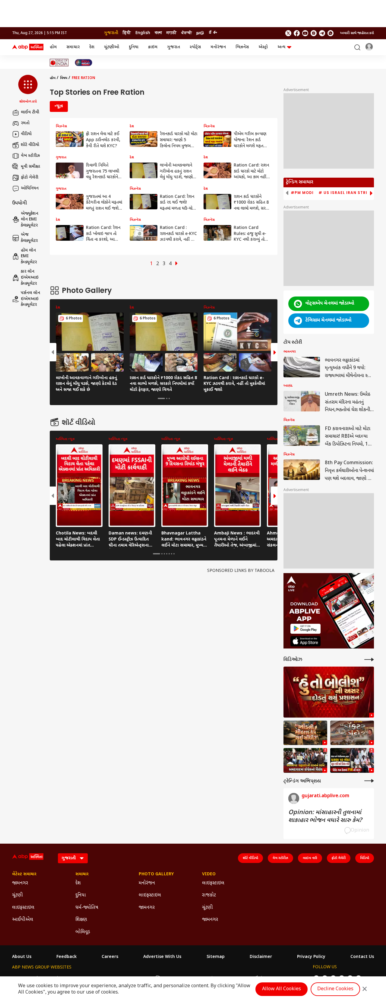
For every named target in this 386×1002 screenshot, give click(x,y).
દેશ (91, 47)
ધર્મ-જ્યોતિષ (86, 908)
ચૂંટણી (17, 895)
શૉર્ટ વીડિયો (30, 145)
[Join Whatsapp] (330, 33)
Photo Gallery (156, 874)
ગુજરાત (173, 47)
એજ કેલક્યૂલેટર (29, 238)
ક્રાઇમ (152, 47)
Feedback (66, 957)
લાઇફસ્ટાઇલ (23, 908)
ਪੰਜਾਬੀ (186, 33)
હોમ (53, 47)
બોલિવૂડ (82, 932)
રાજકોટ (209, 895)
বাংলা (158, 33)
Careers (110, 957)
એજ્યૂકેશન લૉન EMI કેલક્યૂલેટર (29, 219)
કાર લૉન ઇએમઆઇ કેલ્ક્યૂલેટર (30, 277)
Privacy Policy (311, 957)
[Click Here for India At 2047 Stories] (83, 62)
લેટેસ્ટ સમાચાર (24, 874)
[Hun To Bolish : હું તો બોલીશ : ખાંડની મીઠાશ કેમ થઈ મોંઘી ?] (305, 733)
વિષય (63, 78)
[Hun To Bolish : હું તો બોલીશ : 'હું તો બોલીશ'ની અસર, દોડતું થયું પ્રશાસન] (328, 692)
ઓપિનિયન (30, 188)
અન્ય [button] (281, 47)
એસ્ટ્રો (263, 47)
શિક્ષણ (81, 920)
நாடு (200, 33)
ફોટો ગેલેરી (29, 177)
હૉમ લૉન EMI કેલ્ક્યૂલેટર (29, 256)
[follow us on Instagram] (313, 33)
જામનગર (20, 883)
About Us (21, 957)
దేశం (212, 33)
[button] (28, 89)
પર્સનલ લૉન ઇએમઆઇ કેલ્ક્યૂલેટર (30, 299)
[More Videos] (369, 659)
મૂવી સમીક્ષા (30, 167)
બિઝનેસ (242, 47)
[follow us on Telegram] (322, 33)
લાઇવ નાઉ (310, 858)
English (142, 33)
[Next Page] (176, 264)
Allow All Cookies (281, 989)
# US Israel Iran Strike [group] (345, 192)
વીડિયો (26, 134)
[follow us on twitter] (288, 33)
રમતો (25, 123)
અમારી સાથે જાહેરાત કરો (357, 33)
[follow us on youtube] (305, 33)
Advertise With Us (162, 957)
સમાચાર (73, 47)
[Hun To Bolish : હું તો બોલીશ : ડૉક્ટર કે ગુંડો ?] (352, 733)
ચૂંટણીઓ (111, 47)
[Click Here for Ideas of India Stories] (59, 62)
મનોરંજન (218, 47)
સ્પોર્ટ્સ (195, 47)
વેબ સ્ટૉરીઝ (30, 156)
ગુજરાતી (111, 33)
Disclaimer (261, 957)
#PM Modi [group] (302, 192)
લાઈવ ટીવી (30, 112)
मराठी (171, 33)
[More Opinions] (369, 780)
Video (209, 874)
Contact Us (362, 957)
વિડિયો (364, 858)
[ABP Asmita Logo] (27, 47)
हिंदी (127, 33)
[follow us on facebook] (296, 33)
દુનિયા (133, 47)
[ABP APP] (305, 629)
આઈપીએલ (22, 920)
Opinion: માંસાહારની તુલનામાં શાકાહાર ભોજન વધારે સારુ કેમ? (325, 816)
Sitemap (216, 957)
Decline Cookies (335, 989)
